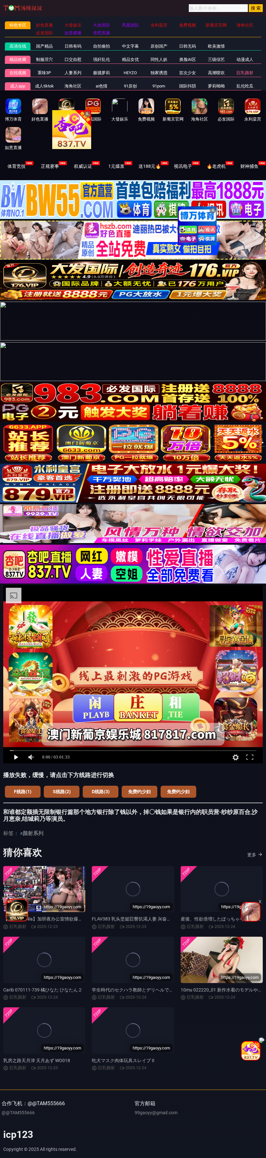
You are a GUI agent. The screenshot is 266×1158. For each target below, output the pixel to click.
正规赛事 (50, 166)
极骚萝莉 (101, 72)
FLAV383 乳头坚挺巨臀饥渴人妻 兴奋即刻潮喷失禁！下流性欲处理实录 (163, 918)
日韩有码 (73, 46)
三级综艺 (216, 59)
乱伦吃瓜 (244, 86)
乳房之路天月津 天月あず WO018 (36, 1060)
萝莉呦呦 (216, 86)
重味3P (44, 72)
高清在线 (17, 46)
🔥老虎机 (216, 166)
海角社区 (73, 86)
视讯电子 (183, 166)
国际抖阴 (187, 86)
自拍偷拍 (101, 46)
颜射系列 (33, 833)
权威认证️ (83, 166)
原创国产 (159, 46)
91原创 (130, 86)
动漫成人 (244, 59)
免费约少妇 (139, 791)
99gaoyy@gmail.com (156, 1112)
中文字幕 (130, 46)
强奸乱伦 (101, 59)
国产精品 (44, 46)
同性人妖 (159, 59)
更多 (251, 854)
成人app (17, 86)
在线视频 (17, 72)
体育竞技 (16, 166)
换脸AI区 (187, 59)
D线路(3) (101, 791)
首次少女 (187, 72)
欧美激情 (216, 46)
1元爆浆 (116, 166)
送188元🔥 (150, 166)
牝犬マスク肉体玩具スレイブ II (123, 1060)
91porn (158, 86)
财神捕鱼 (249, 166)
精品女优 (130, 59)
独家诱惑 (159, 72)
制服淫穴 (44, 59)
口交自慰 (73, 59)
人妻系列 (73, 72)
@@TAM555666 (18, 1112)
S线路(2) (62, 791)
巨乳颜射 (244, 72)
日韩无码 (187, 46)
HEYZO (130, 72)
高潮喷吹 (216, 72)
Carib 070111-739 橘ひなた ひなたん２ (42, 989)
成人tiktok (44, 86)
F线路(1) (22, 791)
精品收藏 (17, 59)
